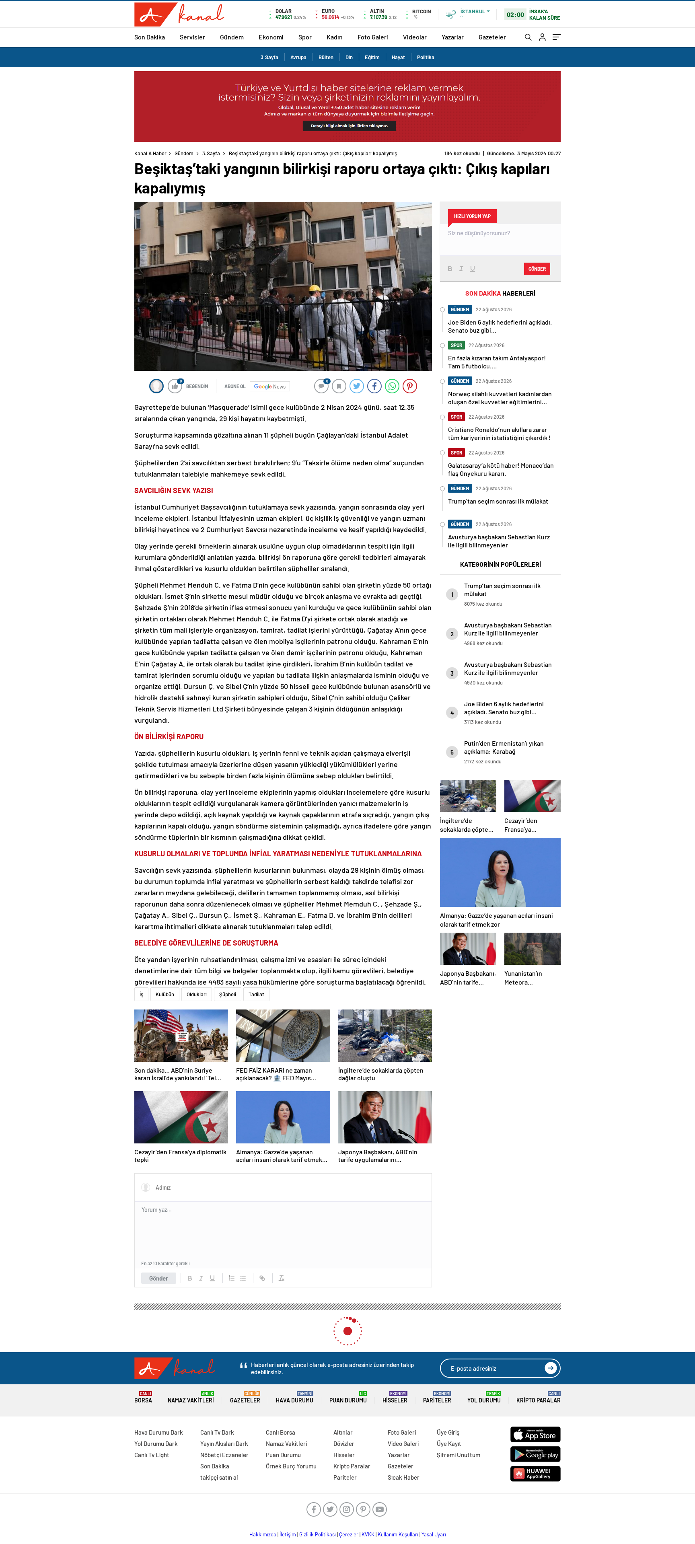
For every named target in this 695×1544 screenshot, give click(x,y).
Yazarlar (453, 37)
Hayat (398, 57)
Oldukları (197, 994)
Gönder (158, 1278)
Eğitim (372, 57)
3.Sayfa (269, 57)
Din (349, 57)
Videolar (415, 37)
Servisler (192, 37)
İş (141, 994)
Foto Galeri (373, 37)
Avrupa (298, 57)
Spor (305, 37)
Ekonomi (271, 37)
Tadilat (256, 994)
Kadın (335, 37)
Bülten (326, 57)
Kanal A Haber (150, 153)
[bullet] (243, 1278)
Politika (425, 57)
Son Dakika (149, 37)
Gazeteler (492, 37)
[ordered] (231, 1278)
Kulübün (165, 994)
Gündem (232, 37)
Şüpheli (227, 994)
